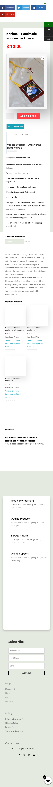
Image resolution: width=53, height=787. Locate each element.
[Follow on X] (24, 755)
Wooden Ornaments (22, 158)
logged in (22, 443)
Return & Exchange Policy (15, 719)
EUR (48, 34)
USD (48, 24)
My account (10, 689)
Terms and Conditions (14, 731)
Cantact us (9, 701)
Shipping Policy (11, 723)
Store (7, 693)
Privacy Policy (10, 727)
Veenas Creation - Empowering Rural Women (24, 146)
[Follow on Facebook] (19, 755)
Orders (8, 697)
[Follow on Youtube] (34, 755)
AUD (48, 39)
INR (48, 29)
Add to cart (28, 116)
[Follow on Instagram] (29, 755)
